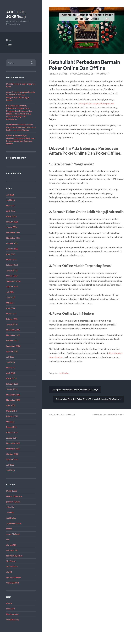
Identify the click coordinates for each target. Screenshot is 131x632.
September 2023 (13, 346)
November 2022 (13, 400)
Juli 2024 (10, 292)
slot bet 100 (11, 545)
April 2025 (10, 254)
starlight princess (13, 577)
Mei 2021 (10, 421)
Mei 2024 (10, 303)
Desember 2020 (13, 443)
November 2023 (13, 335)
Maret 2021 (11, 427)
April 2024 (10, 308)
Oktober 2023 (12, 340)
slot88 (9, 572)
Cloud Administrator (82, 74)
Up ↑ (121, 414)
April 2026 (10, 211)
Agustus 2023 (12, 351)
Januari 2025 (12, 270)
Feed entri (10, 609)
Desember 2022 (13, 394)
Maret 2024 (11, 313)
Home (9, 40)
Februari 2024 (12, 319)
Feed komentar (12, 614)
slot (7, 539)
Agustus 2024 (12, 286)
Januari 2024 (12, 324)
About (9, 44)
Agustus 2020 (12, 459)
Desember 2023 (13, 330)
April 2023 (10, 373)
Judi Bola (10, 512)
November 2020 (13, 448)
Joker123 (10, 507)
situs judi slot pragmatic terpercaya (96, 103)
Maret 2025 (11, 259)
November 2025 (13, 238)
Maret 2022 (11, 411)
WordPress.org (12, 619)
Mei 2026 (10, 205)
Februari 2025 (12, 265)
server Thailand (12, 534)
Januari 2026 (12, 227)
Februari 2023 (12, 384)
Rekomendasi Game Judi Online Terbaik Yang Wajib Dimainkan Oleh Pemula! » (88, 399)
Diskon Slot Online (14, 496)
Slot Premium (12, 566)
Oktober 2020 (12, 454)
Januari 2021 (12, 438)
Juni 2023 (10, 362)
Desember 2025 (13, 232)
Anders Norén (109, 414)
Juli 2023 (10, 357)
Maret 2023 (11, 378)
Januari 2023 (12, 389)
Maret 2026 (11, 216)
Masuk (9, 603)
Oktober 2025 (12, 243)
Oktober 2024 (12, 276)
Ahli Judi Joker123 (16, 14)
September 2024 (13, 281)
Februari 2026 (12, 222)
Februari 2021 (12, 432)
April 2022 (10, 405)
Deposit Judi (11, 491)
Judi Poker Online (13, 523)
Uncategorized (12, 583)
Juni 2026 (10, 200)
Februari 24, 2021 (58, 74)
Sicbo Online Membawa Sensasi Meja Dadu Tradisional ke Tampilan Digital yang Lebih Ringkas (21, 127)
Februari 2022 (12, 416)
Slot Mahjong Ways (14, 556)
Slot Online (11, 561)
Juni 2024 (10, 297)
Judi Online (11, 518)
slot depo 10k (12, 550)
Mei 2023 (10, 367)
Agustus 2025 (12, 249)
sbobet (9, 528)
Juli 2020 (10, 465)
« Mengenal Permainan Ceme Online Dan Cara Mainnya (75, 390)
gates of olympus (13, 501)
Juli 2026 (10, 195)
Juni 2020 (10, 470)
